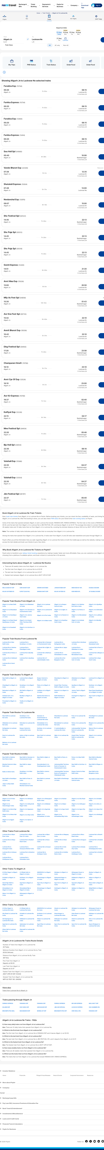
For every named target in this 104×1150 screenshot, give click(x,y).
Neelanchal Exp (11, 199)
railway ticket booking (29, 553)
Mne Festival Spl (12, 428)
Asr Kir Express (11, 396)
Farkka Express (11, 102)
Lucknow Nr (83, 92)
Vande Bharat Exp (12, 168)
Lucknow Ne (82, 190)
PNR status (55, 518)
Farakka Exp (10, 86)
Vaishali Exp (10, 461)
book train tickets (12, 516)
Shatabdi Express (12, 184)
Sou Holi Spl (9, 151)
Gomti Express (11, 265)
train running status (79, 518)
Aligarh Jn (7, 92)
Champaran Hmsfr (13, 363)
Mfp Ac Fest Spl (11, 297)
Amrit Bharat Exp (12, 330)
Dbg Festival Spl (12, 346)
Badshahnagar (82, 157)
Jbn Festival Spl (11, 494)
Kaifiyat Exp (10, 412)
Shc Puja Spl (10, 232)
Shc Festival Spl (11, 216)
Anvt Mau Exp (10, 281)
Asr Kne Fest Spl (12, 314)
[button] (65, 39)
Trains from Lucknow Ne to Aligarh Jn (14, 990)
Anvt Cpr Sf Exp (11, 379)
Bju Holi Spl (9, 445)
